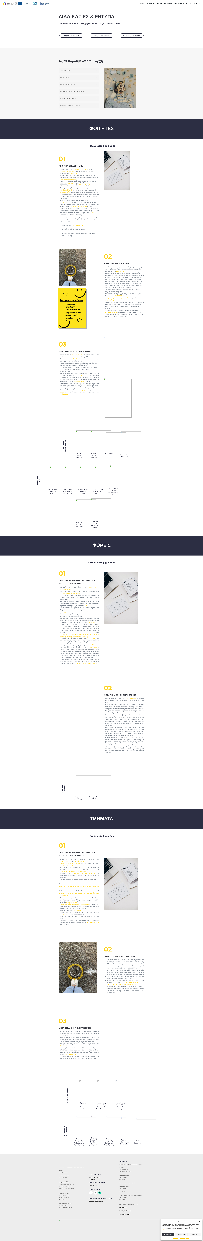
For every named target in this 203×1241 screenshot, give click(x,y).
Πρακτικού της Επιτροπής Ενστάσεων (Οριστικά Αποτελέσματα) (79, 886)
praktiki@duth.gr (123, 1207)
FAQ (190, 3)
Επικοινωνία (196, 3)
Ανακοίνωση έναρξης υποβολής (70, 863)
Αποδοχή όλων (168, 1234)
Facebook (73, 173)
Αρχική (142, 3)
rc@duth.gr (64, 394)
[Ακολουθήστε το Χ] (95, 1193)
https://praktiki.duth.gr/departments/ (73, 612)
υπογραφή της (109, 300)
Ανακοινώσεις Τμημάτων (67, 171)
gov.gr (62, 392)
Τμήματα (159, 3)
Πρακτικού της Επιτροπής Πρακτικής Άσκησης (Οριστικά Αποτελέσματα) (79, 894)
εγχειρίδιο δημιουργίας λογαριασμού (116, 298)
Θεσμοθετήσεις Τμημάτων (68, 180)
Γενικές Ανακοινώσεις (81, 169)
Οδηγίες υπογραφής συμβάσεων (86, 663)
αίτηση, (82, 390)
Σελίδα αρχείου (93, 1185)
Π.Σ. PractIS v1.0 (66, 190)
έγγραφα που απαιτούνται (79, 206)
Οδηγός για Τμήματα (131, 36)
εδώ (163, 1230)
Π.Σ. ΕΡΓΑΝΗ (90, 639)
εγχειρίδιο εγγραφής (66, 589)
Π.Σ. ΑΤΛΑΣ (93, 213)
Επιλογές (194, 1234)
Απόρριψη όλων (181, 1234)
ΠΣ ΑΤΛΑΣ (84, 375)
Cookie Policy (176, 1238)
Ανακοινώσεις (168, 3)
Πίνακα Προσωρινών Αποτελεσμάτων (83, 873)
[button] (200, 1221)
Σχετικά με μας (150, 3)
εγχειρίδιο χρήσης (84, 184)
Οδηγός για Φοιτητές (71, 36)
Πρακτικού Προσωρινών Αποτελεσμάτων (73, 871)
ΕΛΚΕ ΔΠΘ (118, 296)
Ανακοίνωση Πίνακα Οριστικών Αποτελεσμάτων (75, 904)
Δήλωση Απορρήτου (184, 1238)
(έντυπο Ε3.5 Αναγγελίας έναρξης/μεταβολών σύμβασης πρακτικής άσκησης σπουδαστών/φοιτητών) (79, 636)
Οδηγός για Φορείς (101, 36)
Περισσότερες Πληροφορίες (96, 1201)
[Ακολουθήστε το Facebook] (91, 1193)
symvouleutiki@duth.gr (125, 1214)
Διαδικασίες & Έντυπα (180, 3)
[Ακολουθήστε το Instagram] (99, 1193)
